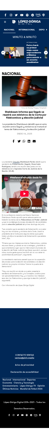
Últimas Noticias (10, 389)
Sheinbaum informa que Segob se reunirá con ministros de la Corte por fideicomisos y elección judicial (24, 115)
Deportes (31, 380)
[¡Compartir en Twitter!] (19, 141)
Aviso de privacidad (24, 365)
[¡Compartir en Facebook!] (13, 141)
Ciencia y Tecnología (24, 383)
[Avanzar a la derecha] (46, 29)
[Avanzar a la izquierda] (3, 53)
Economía (7, 383)
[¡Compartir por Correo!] (34, 141)
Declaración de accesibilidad (24, 372)
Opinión (41, 386)
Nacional (9, 30)
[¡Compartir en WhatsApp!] (24, 141)
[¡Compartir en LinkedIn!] (29, 141)
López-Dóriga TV (28, 386)
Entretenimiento (10, 386)
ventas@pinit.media (24, 358)
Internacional (27, 30)
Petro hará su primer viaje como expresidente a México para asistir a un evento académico (34, 53)
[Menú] (5, 22)
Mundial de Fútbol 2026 (31, 389)
